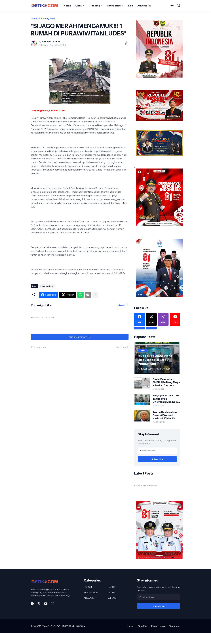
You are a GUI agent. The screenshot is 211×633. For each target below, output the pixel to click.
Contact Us (174, 626)
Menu (78, 5)
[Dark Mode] (170, 5)
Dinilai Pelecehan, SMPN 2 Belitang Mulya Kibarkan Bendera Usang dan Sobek (166, 382)
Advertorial (144, 5)
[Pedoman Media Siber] (151, 328)
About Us (142, 626)
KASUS (111, 587)
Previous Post (39, 347)
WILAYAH (112, 598)
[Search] (177, 5)
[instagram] (52, 603)
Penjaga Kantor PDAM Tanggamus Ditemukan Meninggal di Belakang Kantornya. (166, 398)
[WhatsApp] (80, 295)
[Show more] (95, 295)
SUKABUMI (89, 598)
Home (67, 5)
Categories (114, 5)
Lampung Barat (47, 18)
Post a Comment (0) (79, 336)
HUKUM (88, 587)
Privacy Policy (158, 626)
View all (121, 305)
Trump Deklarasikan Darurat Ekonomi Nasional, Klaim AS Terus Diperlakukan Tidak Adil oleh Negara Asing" (166, 415)
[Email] (88, 295)
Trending (94, 5)
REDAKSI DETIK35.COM (73, 626)
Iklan (130, 5)
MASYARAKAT (91, 592)
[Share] (125, 43)
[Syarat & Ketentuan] (139, 328)
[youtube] (45, 603)
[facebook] (32, 603)
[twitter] (38, 603)
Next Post (121, 347)
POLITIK (112, 592)
